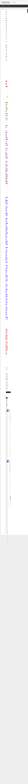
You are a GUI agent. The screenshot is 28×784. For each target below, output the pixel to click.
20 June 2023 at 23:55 (10, 433)
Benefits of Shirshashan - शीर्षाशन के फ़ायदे (6, 36)
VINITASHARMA (7, 387)
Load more (7, 536)
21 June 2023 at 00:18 (10, 484)
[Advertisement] (15, 34)
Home (9, 6)
